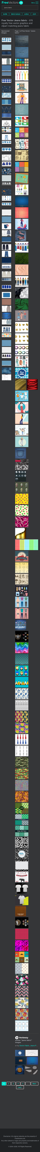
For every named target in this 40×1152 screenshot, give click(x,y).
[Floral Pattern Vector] (21, 716)
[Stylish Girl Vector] (21, 407)
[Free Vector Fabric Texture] (21, 109)
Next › (35, 1084)
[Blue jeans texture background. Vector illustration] (20, 1061)
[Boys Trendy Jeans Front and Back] (6, 247)
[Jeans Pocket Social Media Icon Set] (20, 625)
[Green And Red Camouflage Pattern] (21, 773)
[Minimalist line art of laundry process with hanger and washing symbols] (6, 123)
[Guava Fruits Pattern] (21, 510)
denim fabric (24, 1045)
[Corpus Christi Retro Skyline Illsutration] (21, 556)
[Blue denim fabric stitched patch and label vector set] (6, 288)
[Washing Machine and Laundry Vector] (21, 189)
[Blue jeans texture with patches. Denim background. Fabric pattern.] (6, 371)
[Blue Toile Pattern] (21, 693)
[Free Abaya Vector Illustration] (21, 487)
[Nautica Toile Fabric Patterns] (21, 144)
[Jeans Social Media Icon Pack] (20, 476)
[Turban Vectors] (21, 670)
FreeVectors (12, 3)
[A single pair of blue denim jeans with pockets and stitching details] (6, 137)
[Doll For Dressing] (21, 315)
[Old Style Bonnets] (21, 579)
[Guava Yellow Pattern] (21, 499)
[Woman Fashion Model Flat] (21, 441)
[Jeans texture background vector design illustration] (20, 1053)
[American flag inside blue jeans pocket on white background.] (6, 226)
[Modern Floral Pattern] (21, 934)
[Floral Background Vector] (21, 1014)
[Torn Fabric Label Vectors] (21, 121)
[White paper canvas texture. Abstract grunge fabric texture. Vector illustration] (6, 213)
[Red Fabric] (32, 384)
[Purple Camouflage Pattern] (21, 521)
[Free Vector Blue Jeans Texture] (21, 52)
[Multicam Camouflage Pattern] (21, 762)
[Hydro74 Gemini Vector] (21, 922)
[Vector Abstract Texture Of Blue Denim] (21, 201)
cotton (26, 14)
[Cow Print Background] (21, 842)
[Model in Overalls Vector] (21, 224)
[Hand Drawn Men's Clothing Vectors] (21, 396)
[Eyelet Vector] (21, 327)
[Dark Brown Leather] (20, 911)
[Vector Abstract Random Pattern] (21, 659)
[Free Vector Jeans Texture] (21, 41)
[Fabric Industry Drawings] (21, 155)
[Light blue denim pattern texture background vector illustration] (6, 48)
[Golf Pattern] (21, 819)
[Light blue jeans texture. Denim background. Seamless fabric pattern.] (6, 68)
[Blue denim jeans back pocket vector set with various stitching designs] (6, 82)
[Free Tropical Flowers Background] (21, 980)
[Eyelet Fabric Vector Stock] (21, 178)
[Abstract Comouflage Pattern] (21, 785)
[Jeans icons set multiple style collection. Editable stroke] (6, 199)
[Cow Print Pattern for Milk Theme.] (21, 854)
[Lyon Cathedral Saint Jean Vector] (21, 86)
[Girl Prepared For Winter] (21, 361)
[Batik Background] (21, 464)
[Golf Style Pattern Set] (21, 808)
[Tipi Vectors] (21, 682)
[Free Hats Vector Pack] (21, 957)
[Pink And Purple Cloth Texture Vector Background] (21, 945)
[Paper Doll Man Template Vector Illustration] (21, 602)
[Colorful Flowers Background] (21, 728)
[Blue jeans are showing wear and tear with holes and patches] (6, 254)
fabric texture (15, 14)
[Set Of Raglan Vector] (21, 1025)
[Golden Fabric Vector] (20, 533)
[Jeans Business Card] (20, 235)
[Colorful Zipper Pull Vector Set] (21, 75)
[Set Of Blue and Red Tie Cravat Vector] (21, 739)
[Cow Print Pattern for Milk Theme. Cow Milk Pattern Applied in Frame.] (21, 865)
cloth (34, 14)
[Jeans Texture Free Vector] (20, 453)
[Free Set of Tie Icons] (21, 751)
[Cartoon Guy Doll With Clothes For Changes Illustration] (21, 613)
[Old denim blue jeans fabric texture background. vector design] (6, 96)
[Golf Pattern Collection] (21, 831)
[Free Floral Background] (21, 991)
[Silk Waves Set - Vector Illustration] (21, 647)
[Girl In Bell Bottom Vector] (21, 418)
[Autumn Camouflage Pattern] (21, 796)
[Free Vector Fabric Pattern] (26, 544)
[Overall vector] (21, 247)
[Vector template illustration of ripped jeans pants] (6, 329)
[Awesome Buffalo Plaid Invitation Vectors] (21, 876)
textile (5, 14)
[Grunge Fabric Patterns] (21, 167)
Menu (33, 3)
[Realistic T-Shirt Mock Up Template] (21, 888)
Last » (20, 1087)
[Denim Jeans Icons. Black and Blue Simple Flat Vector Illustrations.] (6, 357)
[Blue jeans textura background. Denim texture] (32, 1061)
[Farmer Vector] (21, 430)
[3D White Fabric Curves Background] (21, 292)
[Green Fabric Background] (21, 258)
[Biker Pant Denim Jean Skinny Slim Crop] (6, 158)
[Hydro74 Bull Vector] (21, 636)
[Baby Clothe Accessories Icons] (21, 567)
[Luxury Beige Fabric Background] (21, 270)
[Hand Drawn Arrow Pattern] (21, 968)
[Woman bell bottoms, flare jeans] (21, 98)
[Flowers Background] (21, 1002)
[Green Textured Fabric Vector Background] (21, 304)
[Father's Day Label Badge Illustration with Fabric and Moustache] (21, 373)
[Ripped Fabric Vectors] (21, 132)
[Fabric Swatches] (21, 63)
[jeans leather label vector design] (19, 1069)
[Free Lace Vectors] (21, 705)
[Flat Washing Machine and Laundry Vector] (21, 590)
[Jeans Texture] (20, 384)
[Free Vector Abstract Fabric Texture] (21, 212)
